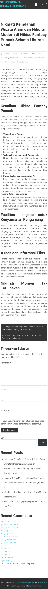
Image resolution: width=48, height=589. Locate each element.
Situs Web (5, 410)
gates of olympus (8, 542)
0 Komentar (38, 54)
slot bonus (5, 548)
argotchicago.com (18, 75)
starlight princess (8, 539)
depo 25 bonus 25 (9, 536)
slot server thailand (9, 527)
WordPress (37, 586)
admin (25, 54)
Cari (2, 438)
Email (4, 400)
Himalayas (43, 582)
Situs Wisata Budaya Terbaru (24, 582)
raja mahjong (6, 560)
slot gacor (5, 551)
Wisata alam (13, 58)
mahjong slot (6, 530)
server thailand (7, 557)
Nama (4, 389)
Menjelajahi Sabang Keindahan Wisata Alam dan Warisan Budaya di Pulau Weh (22, 328)
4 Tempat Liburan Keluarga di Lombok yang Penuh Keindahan (21, 337)
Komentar (6, 363)
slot (2, 545)
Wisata (5, 58)
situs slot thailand (8, 521)
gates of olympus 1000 (35, 119)
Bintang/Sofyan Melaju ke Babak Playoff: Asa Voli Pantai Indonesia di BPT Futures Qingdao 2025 (24, 483)
